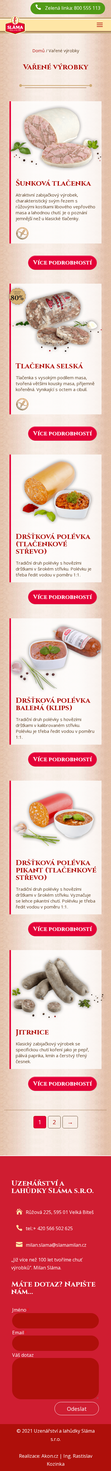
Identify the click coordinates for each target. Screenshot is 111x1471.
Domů (38, 50)
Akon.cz (49, 1456)
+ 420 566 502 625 (53, 1228)
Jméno (20, 1310)
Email (19, 1333)
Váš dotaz (23, 1355)
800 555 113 (87, 8)
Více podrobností (62, 263)
